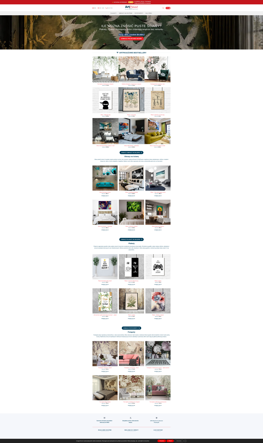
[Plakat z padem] (158, 266)
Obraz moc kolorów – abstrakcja (105, 226)
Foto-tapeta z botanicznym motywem (105, 84)
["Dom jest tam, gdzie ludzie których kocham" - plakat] (105, 300)
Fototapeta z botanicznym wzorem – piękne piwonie (158, 367)
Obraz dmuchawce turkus (105, 192)
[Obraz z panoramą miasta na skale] (158, 131)
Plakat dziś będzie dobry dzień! (105, 280)
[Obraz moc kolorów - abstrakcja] (105, 212)
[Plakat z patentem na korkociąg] (158, 100)
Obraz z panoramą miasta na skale (157, 145)
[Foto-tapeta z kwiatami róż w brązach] (131, 387)
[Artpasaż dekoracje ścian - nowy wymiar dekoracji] (131, 7)
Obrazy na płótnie (125, 13)
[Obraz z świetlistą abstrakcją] (131, 178)
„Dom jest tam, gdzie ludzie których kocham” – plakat (105, 314)
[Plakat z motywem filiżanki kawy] (131, 266)
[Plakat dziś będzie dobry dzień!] (105, 266)
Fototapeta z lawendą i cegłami (105, 367)
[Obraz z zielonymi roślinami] (131, 212)
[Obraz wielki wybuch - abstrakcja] (131, 131)
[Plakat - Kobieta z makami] (158, 300)
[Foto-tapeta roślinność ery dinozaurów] (158, 387)
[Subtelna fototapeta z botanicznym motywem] (131, 69)
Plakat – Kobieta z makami (158, 314)
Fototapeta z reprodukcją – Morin (131, 367)
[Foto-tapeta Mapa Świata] (105, 387)
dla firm (149, 13)
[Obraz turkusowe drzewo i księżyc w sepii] (105, 131)
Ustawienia (178, 440)
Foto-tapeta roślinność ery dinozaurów (158, 401)
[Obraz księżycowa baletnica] (158, 212)
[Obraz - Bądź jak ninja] (105, 100)
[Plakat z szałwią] (131, 300)
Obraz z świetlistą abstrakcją (131, 192)
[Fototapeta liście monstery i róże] (158, 69)
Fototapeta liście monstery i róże (157, 84)
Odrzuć (170, 440)
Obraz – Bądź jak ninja (105, 114)
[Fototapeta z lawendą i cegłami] (105, 353)
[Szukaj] (163, 8)
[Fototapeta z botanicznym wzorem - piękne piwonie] (158, 353)
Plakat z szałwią (131, 314)
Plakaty (113, 13)
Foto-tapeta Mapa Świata (105, 401)
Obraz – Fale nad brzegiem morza (158, 192)
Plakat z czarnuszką (131, 114)
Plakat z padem (158, 280)
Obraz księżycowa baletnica (158, 226)
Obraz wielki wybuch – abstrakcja (131, 145)
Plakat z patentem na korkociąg (157, 114)
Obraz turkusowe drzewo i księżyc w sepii (105, 145)
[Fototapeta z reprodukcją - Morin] (131, 353)
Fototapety (139, 13)
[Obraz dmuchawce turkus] (105, 178)
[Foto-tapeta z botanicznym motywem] (105, 69)
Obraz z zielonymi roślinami (131, 226)
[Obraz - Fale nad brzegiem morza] (158, 178)
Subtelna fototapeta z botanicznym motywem (131, 84)
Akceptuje (162, 440)
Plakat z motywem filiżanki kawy (131, 280)
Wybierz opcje (105, 195)
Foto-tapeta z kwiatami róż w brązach (131, 401)
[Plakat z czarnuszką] (131, 100)
